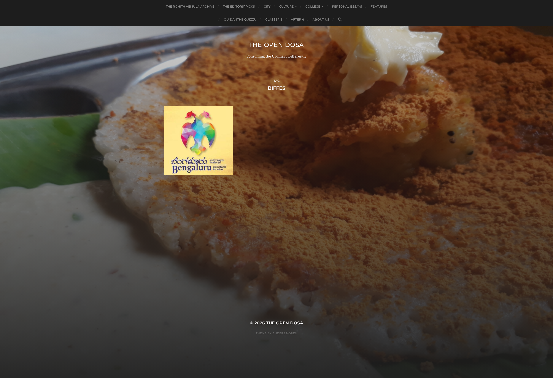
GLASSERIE (273, 19)
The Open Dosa (276, 44)
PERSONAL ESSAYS (347, 6)
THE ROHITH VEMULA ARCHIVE (190, 6)
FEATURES (379, 6)
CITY (267, 6)
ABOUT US (321, 19)
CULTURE (286, 6)
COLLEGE (312, 6)
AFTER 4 (297, 19)
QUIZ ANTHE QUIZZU (240, 19)
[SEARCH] (340, 20)
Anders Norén (284, 333)
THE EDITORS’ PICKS (239, 6)
